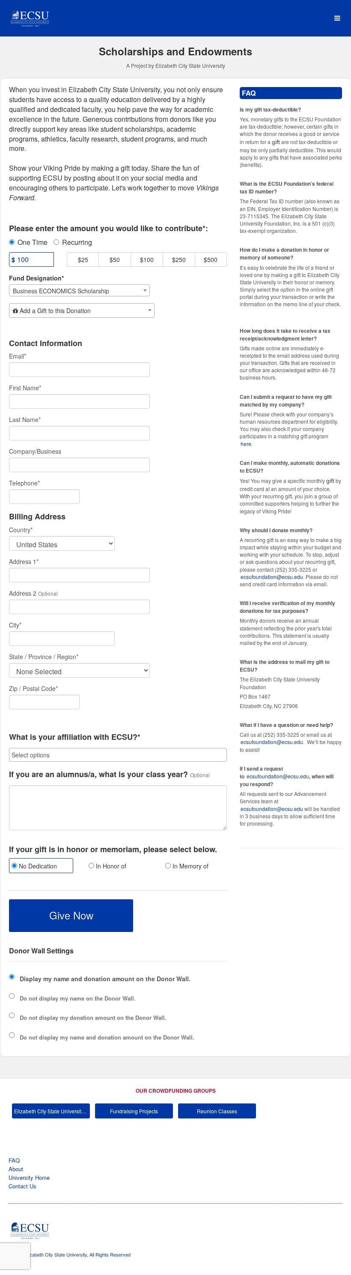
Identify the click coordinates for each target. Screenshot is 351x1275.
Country (21, 529)
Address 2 (22, 593)
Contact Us (22, 1186)
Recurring (77, 242)
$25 (83, 259)
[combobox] (79, 290)
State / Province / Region (43, 656)
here (246, 443)
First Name (25, 387)
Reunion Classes (217, 1111)
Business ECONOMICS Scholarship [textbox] (61, 290)
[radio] (41, 866)
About (16, 1169)
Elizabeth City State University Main (52, 1111)
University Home (29, 1177)
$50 (115, 259)
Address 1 (24, 561)
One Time (33, 242)
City (15, 625)
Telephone (24, 483)
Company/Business (35, 451)
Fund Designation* (36, 278)
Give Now (71, 914)
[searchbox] (118, 755)
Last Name (25, 419)
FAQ (14, 1160)
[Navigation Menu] (337, 18)
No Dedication (37, 866)
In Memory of (189, 866)
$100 (147, 259)
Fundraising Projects (134, 1111)
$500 (210, 259)
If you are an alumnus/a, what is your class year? (98, 774)
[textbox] (81, 310)
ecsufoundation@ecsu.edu (272, 576)
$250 (179, 259)
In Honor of (110, 866)
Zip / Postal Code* (33, 688)
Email (17, 356)
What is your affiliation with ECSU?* (74, 737)
